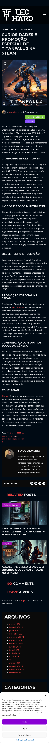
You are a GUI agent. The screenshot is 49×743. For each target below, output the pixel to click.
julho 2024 (14, 650)
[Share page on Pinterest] (35, 483)
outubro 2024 (15, 640)
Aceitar (24, 722)
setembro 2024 (16, 643)
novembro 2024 (16, 637)
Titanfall (6, 396)
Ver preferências (24, 735)
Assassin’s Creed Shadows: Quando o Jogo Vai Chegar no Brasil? (23, 569)
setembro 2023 (16, 672)
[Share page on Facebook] (31, 483)
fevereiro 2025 (16, 627)
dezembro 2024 (16, 633)
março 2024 (14, 663)
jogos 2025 (16, 433)
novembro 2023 (16, 669)
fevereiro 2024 (16, 666)
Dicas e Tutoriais (21, 29)
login (23, 600)
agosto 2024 (15, 646)
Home (5, 29)
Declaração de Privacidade (25, 740)
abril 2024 (13, 659)
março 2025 (14, 624)
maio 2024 (14, 656)
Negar (24, 728)
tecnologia (12, 439)
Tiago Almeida (14, 112)
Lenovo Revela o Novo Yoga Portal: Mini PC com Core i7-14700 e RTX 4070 (23, 531)
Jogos (30, 121)
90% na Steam (18, 307)
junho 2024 (14, 653)
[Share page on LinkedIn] (39, 483)
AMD (9, 433)
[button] (45, 695)
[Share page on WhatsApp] (43, 483)
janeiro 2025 (15, 630)
